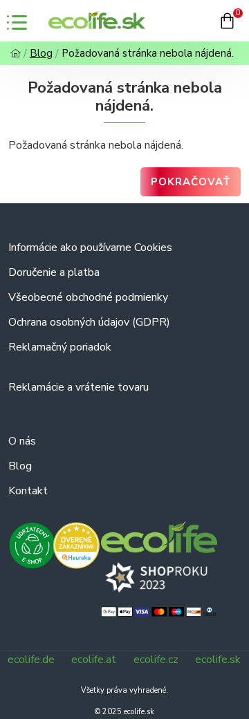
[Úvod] (15, 54)
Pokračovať (190, 182)
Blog (41, 53)
